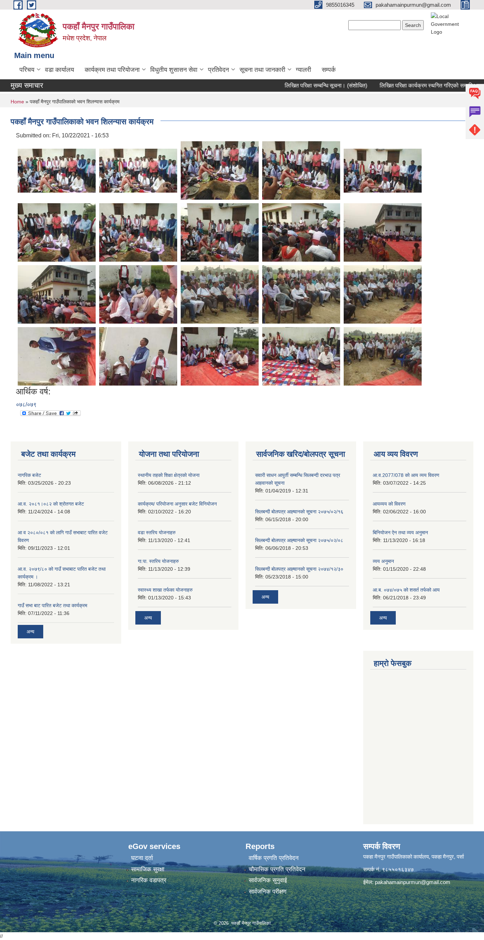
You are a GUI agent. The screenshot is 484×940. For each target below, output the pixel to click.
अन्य (30, 631)
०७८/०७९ (26, 404)
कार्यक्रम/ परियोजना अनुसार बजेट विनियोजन (177, 504)
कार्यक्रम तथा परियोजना (112, 69)
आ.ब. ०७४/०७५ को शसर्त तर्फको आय (406, 590)
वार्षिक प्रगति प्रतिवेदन (274, 858)
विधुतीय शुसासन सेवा (173, 69)
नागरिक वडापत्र (148, 880)
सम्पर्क (329, 69)
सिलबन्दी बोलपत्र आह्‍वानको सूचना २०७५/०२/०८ (299, 540)
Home (17, 101)
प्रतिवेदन (218, 69)
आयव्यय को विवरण (389, 504)
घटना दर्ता (142, 858)
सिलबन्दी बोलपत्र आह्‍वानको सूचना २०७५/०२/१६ (299, 511)
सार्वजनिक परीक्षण (267, 891)
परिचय (26, 69)
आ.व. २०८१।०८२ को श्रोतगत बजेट (51, 504)
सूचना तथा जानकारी (262, 69)
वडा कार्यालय (59, 69)
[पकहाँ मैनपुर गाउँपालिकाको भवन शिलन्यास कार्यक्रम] (57, 170)
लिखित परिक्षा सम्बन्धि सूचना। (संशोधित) (312, 85)
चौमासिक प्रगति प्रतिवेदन (277, 869)
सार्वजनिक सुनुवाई (268, 880)
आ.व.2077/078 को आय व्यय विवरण (406, 475)
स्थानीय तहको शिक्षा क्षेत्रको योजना (168, 475)
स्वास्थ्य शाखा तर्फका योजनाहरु (165, 590)
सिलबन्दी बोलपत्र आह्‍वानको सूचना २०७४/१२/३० (299, 569)
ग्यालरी (303, 69)
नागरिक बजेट (29, 475)
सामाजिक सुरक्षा (147, 869)
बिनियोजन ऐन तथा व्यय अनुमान (400, 532)
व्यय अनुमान (383, 561)
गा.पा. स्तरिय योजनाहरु (158, 561)
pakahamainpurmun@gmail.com (412, 882)
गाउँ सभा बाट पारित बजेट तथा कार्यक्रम (52, 605)
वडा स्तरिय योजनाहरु (157, 532)
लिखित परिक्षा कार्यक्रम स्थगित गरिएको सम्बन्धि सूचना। (422, 85)
